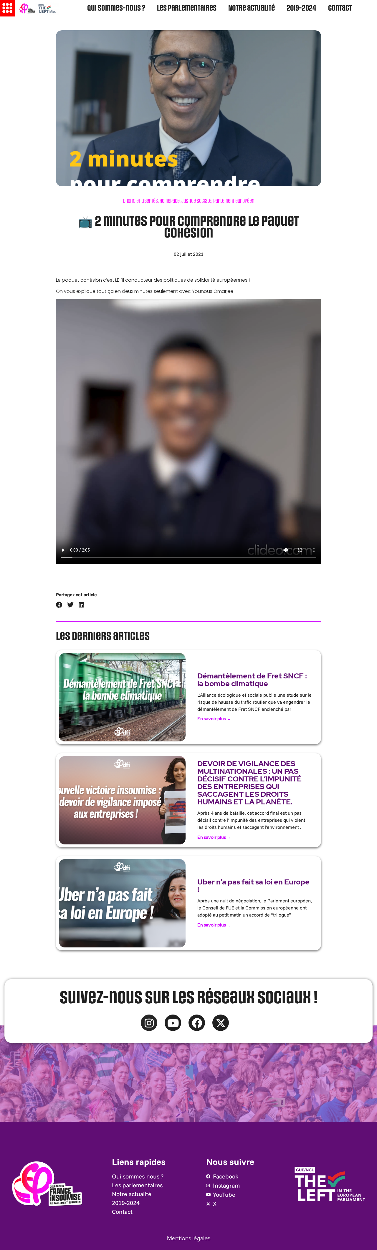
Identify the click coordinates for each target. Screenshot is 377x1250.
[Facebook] (196, 1023)
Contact (340, 8)
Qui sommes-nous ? (116, 8)
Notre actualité (251, 8)
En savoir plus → (214, 719)
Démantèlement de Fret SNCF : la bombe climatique (252, 679)
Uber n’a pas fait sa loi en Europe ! (253, 885)
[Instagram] (149, 1023)
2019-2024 (301, 8)
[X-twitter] (220, 1023)
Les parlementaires (186, 8)
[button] (59, 605)
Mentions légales (188, 1238)
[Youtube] (173, 1023)
